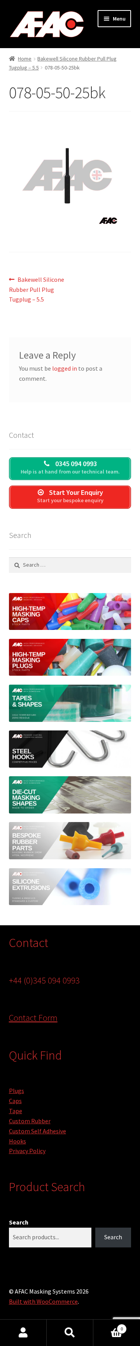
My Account (23, 1333)
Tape (15, 1111)
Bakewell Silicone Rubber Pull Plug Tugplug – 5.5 (37, 289)
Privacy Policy (27, 1151)
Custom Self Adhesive (37, 1131)
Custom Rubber (30, 1121)
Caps (15, 1101)
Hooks (17, 1141)
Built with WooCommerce (43, 1301)
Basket (108, 1326)
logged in (64, 368)
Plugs (16, 1090)
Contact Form (33, 1017)
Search (18, 1222)
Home (25, 58)
